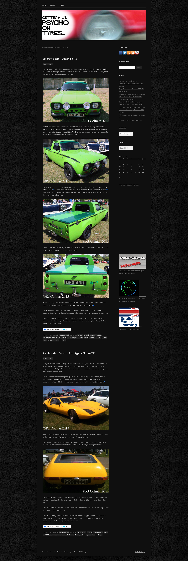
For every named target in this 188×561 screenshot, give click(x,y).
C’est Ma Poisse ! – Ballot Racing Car (130, 120)
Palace (64, 338)
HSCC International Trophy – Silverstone (132, 107)
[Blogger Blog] (133, 54)
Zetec (45, 340)
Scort (86, 338)
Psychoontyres (72, 338)
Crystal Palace (98, 532)
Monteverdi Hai (53, 379)
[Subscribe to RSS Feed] (129, 54)
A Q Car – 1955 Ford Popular (128, 81)
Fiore (105, 532)
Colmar (80, 335)
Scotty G (92, 338)
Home (44, 5)
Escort (99, 335)
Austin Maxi (81, 532)
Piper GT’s (60, 369)
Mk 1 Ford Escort (99, 248)
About (52, 5)
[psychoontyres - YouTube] (137, 54)
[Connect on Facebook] (121, 54)
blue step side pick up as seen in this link (78, 305)
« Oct (120, 177)
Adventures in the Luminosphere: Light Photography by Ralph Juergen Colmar (132, 298)
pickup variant (82, 190)
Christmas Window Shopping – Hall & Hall (132, 94)
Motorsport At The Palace (51, 338)
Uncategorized (64, 335)
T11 (82, 535)
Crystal (86, 335)
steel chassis (99, 382)
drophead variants (99, 190)
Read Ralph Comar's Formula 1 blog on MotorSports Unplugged (131, 272)
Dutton (92, 335)
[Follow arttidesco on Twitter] (125, 54)
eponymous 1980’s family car (68, 132)
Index (62, 5)
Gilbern (52, 535)
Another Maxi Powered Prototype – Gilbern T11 (69, 353)
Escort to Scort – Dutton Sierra (60, 58)
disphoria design (140, 552)
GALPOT (46, 535)
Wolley (104, 338)
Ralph (81, 338)
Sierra (98, 338)
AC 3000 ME (94, 379)
